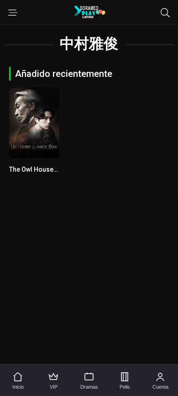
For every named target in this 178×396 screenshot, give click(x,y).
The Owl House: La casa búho (52, 169)
